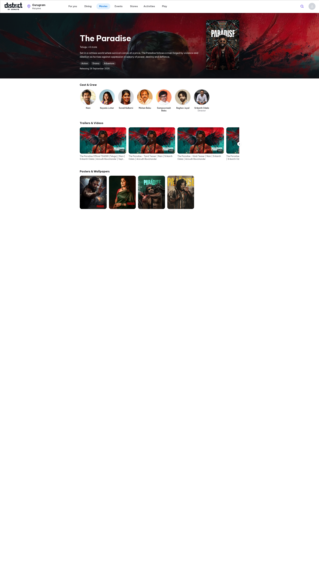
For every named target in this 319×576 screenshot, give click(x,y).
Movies (103, 6)
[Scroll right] (239, 144)
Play (164, 6)
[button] (312, 6)
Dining (88, 6)
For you (72, 6)
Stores (134, 6)
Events (118, 6)
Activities (149, 6)
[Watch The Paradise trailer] (223, 45)
